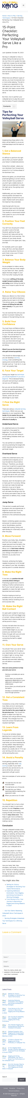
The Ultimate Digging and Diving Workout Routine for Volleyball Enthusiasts (16, 1026)
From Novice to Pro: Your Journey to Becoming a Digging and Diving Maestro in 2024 (13, 1011)
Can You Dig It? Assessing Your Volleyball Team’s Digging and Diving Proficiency (12, 1019)
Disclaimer (12, 1088)
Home (4, 16)
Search (4, 1077)
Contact (6, 1088)
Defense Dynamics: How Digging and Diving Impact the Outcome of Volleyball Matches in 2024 (13, 1034)
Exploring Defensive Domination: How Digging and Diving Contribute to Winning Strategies (12, 1003)
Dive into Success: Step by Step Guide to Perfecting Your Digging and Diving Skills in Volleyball (13, 1066)
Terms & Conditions (14, 1091)
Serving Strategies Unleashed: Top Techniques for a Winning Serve (13, 920)
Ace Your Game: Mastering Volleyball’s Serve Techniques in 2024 (12, 913)
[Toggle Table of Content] (13, 106)
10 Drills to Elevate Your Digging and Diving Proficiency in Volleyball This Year (13, 1042)
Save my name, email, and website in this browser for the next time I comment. (14, 972)
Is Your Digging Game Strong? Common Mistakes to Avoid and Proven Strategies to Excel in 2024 (14, 1050)
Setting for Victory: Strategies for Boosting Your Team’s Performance (16, 995)
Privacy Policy (20, 1088)
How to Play (12, 16)
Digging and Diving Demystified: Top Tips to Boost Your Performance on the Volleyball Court (13, 1058)
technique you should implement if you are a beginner (13, 377)
